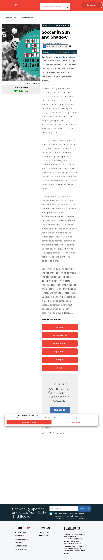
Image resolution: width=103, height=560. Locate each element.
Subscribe (91, 5)
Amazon (60, 327)
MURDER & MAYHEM (21, 546)
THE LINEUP (19, 542)
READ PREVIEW (30, 83)
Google (59, 360)
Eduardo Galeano (53, 43)
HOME (45, 26)
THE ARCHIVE (19, 536)
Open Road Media (65, 57)
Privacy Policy (45, 535)
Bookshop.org (59, 343)
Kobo (59, 368)
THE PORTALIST (20, 549)
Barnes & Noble (60, 335)
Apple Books (60, 351)
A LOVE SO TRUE (20, 532)
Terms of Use (44, 532)
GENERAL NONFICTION (59, 26)
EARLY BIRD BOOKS (21, 539)
